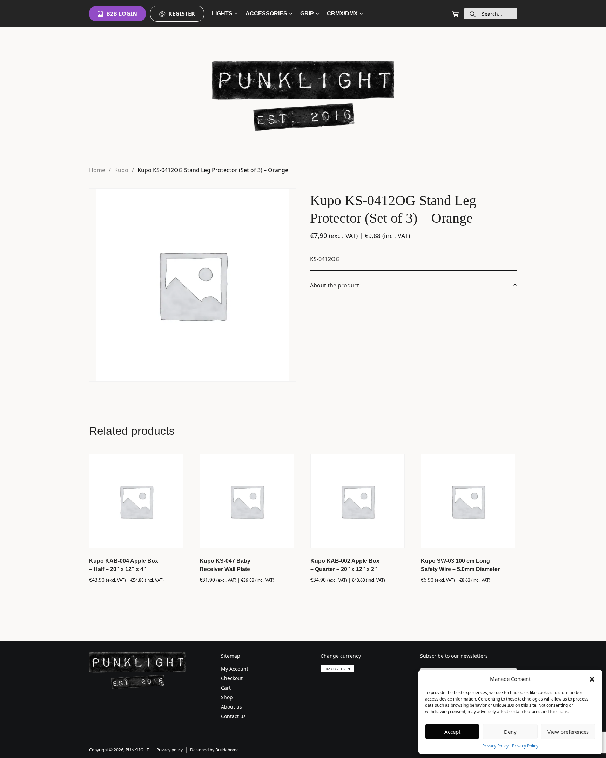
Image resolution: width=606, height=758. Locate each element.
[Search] (472, 13)
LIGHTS (222, 13)
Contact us (233, 716)
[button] (591, 678)
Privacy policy (169, 750)
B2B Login (121, 14)
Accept (452, 731)
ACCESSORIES (266, 13)
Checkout (232, 678)
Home (97, 170)
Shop (227, 697)
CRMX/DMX (342, 13)
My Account (234, 668)
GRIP (307, 13)
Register (181, 14)
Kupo (121, 170)
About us (231, 706)
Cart (226, 687)
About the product (334, 285)
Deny (510, 731)
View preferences (568, 731)
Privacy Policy (495, 746)
